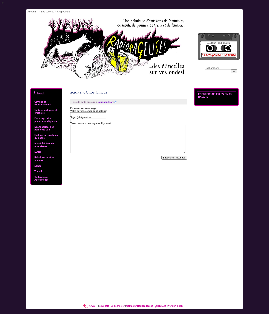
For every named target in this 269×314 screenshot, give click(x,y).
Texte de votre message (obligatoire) (90, 123)
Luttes (37, 151)
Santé (37, 166)
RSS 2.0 (162, 306)
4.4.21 (92, 306)
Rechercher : (212, 68)
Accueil (31, 11)
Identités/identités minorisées (44, 145)
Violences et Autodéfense (41, 178)
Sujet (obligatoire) (80, 117)
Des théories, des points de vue (44, 128)
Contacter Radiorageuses (139, 306)
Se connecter (118, 306)
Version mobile (176, 306)
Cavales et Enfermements (42, 103)
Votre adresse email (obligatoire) (88, 111)
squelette (104, 306)
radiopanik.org (106, 102)
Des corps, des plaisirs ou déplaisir (45, 120)
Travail (38, 171)
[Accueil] (118, 49)
